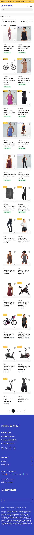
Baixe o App (6, 433)
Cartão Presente (7, 436)
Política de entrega (21, 507)
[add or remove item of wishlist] (15, 28)
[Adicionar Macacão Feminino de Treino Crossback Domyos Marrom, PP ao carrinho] (14, 40)
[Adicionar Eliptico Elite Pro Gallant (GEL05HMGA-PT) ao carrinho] (14, 392)
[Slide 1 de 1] (10, 33)
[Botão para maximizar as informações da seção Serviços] (32, 457)
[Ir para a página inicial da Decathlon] (6, 5)
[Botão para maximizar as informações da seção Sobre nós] (32, 464)
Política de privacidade (7, 507)
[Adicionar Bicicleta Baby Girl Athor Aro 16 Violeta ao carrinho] (14, 328)
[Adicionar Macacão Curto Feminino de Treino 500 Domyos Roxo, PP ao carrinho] (14, 104)
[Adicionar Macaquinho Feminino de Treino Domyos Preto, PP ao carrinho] (29, 40)
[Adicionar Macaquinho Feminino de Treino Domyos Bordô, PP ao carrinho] (14, 168)
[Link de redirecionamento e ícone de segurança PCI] (6, 482)
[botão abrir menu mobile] (26, 5)
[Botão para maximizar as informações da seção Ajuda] (32, 461)
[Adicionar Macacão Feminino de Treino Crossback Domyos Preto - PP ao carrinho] (29, 168)
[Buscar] (3, 9)
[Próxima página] (24, 411)
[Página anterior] (9, 411)
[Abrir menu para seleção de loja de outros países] (17, 500)
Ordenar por (12, 25)
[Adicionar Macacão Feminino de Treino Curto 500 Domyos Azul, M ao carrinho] (14, 136)
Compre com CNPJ (8, 440)
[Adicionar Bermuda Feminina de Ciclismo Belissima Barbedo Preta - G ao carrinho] (14, 200)
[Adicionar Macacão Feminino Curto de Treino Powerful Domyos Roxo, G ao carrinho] (29, 136)
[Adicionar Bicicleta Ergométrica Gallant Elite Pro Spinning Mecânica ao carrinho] (29, 296)
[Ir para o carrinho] (31, 5)
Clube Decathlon (7, 444)
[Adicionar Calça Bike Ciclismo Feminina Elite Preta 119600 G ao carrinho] (14, 232)
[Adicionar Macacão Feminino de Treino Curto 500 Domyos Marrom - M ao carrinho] (29, 72)
